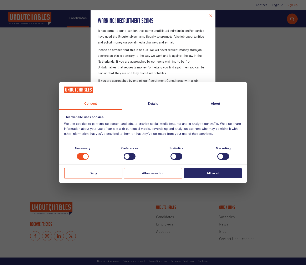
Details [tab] (153, 103)
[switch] (130, 156)
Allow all (213, 173)
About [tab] (215, 103)
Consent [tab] (90, 103)
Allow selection (153, 173)
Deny (93, 173)
